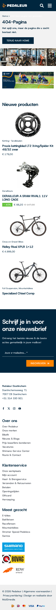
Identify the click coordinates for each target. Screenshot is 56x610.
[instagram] (14, 408)
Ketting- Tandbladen (12, 140)
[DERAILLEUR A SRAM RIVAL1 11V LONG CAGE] (28, 162)
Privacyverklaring (12, 595)
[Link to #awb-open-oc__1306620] (50, 6)
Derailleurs (7, 191)
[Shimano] (13, 543)
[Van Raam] (28, 72)
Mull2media (8, 599)
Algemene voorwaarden (37, 591)
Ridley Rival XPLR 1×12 (17, 247)
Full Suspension (10, 288)
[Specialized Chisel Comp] (28, 260)
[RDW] (13, 567)
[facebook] (3, 408)
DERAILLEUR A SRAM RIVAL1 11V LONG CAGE (24, 198)
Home (5, 16)
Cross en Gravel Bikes (12, 241)
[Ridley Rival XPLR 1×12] (28, 213)
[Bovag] (13, 555)
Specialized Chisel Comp (18, 293)
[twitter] (9, 408)
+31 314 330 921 (12, 398)
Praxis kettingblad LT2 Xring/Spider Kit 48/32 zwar (27, 147)
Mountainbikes (26, 288)
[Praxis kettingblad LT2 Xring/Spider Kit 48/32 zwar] (28, 112)
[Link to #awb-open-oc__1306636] (42, 6)
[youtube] (20, 408)
